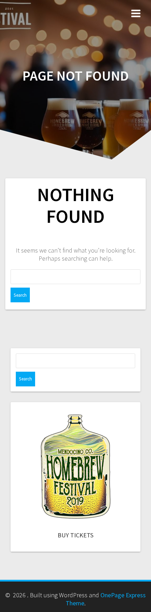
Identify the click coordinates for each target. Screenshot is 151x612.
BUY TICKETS (75, 535)
